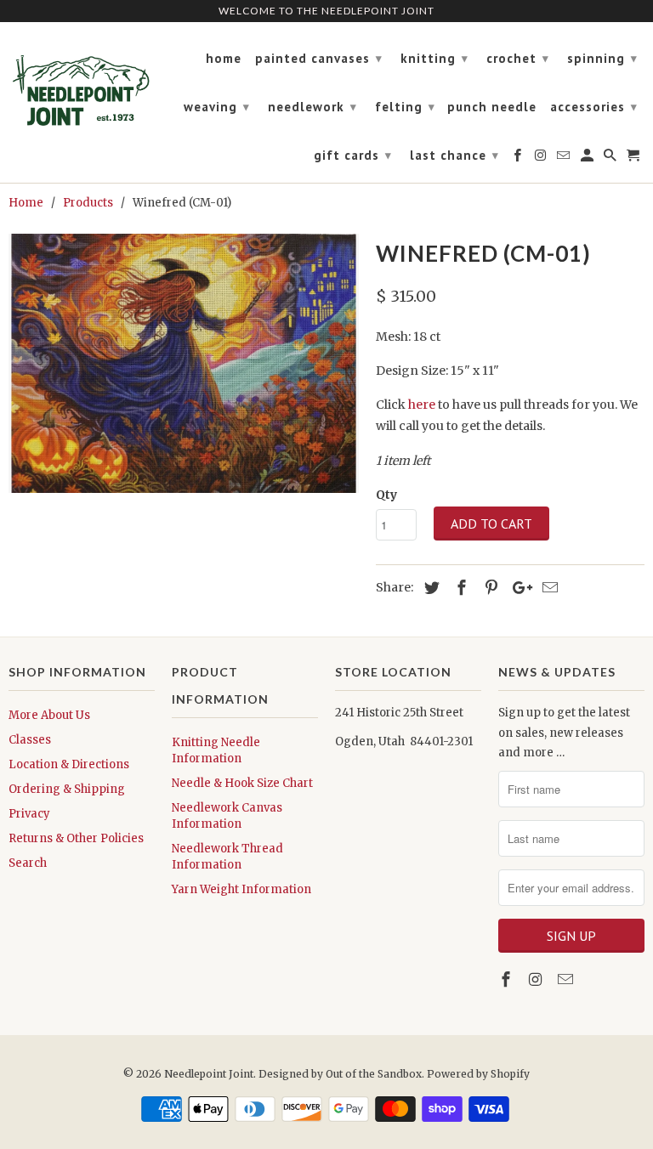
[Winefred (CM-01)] (184, 363)
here (421, 404)
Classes (30, 740)
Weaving (217, 107)
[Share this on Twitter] (429, 587)
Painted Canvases (319, 58)
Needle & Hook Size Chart (242, 783)
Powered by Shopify (478, 1073)
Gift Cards (353, 155)
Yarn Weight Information (241, 889)
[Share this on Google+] (517, 587)
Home (223, 58)
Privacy (29, 814)
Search (28, 863)
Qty (386, 494)
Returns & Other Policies (76, 838)
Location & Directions (69, 764)
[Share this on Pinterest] (489, 587)
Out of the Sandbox (374, 1073)
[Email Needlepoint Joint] (567, 979)
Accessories (594, 107)
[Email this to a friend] (547, 587)
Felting (405, 107)
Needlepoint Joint (208, 1073)
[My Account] (588, 159)
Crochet (517, 58)
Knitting (434, 58)
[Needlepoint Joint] (82, 83)
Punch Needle (492, 107)
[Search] (611, 159)
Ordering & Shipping (67, 789)
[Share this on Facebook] (459, 587)
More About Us (49, 715)
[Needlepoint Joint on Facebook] (507, 979)
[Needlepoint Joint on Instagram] (537, 979)
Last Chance (454, 155)
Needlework (312, 107)
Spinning (602, 58)
